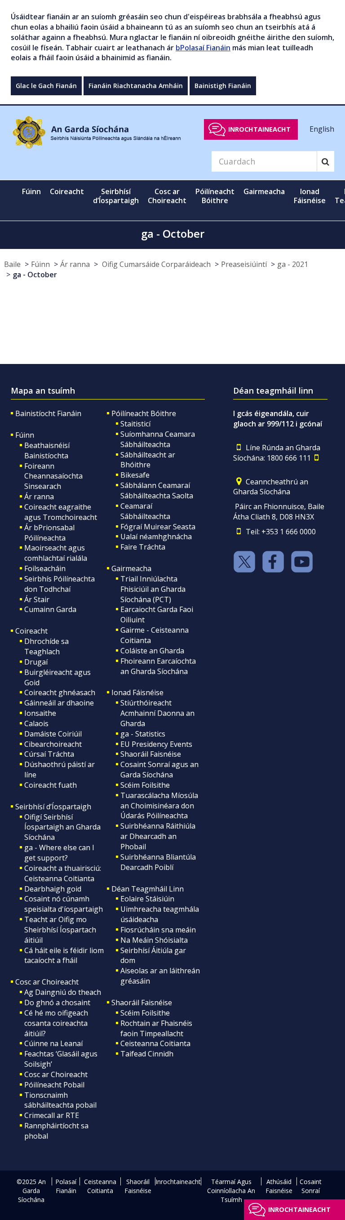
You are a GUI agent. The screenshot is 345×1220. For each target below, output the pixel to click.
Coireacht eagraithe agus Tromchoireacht (60, 512)
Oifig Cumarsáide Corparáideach (155, 264)
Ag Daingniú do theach (62, 992)
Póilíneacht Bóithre (143, 413)
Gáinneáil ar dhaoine (59, 703)
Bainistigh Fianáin (223, 85)
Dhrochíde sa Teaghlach (46, 646)
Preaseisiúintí (244, 264)
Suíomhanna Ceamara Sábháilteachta (157, 439)
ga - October (35, 274)
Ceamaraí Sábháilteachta (145, 511)
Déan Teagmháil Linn (147, 889)
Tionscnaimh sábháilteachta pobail (60, 1100)
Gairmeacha (131, 568)
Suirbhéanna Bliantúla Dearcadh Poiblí (158, 862)
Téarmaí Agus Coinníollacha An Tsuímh (231, 1190)
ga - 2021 (292, 264)
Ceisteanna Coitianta (155, 1043)
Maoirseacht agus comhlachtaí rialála (55, 553)
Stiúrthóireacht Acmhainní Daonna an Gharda (157, 713)
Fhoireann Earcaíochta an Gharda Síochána (158, 666)
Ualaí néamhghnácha (156, 536)
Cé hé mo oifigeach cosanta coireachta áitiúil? (56, 1023)
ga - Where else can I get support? (59, 853)
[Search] (325, 161)
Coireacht (31, 631)
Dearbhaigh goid (52, 889)
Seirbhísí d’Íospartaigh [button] (116, 195)
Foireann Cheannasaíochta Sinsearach (53, 476)
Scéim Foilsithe (145, 785)
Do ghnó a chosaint (57, 1002)
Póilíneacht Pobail (54, 1085)
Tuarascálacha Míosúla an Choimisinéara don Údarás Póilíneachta (159, 805)
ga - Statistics (142, 734)
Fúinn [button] (31, 191)
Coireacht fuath (50, 785)
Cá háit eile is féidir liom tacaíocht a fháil (64, 955)
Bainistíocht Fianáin (48, 413)
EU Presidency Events (156, 744)
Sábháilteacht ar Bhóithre (147, 460)
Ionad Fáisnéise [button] (310, 195)
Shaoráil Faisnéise (150, 754)
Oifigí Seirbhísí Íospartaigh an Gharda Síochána (62, 827)
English (322, 129)
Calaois (36, 723)
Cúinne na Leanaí (53, 1043)
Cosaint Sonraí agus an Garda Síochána (159, 769)
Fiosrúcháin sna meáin (158, 930)
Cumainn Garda (50, 609)
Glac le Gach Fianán (46, 85)
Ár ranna (75, 264)
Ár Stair (36, 599)
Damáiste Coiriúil (53, 734)
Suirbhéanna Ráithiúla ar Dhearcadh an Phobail (157, 836)
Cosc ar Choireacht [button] (167, 195)
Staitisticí (135, 424)
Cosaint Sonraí (311, 1186)
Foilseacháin (45, 568)
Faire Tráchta (142, 547)
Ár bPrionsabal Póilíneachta (49, 533)
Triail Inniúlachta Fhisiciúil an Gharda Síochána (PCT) (153, 589)
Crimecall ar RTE (51, 1115)
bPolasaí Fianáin (203, 48)
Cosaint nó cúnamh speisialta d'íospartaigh (63, 904)
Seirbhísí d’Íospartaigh (53, 807)
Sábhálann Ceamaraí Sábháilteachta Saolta (156, 490)
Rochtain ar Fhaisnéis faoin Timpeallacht (156, 1028)
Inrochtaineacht (259, 129)
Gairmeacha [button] (264, 191)
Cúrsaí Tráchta (49, 754)
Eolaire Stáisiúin (147, 899)
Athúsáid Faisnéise (278, 1186)
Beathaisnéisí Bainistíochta (47, 450)
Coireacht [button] (67, 191)
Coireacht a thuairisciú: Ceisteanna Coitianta (62, 873)
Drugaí (36, 662)
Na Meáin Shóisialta (154, 940)
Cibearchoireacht (53, 744)
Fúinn (40, 264)
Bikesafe (135, 475)
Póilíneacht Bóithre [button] (214, 195)
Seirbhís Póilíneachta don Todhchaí (59, 584)
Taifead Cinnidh (146, 1054)
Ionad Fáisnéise (137, 692)
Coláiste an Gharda (152, 651)
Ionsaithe (40, 713)
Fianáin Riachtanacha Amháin (135, 85)
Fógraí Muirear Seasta (157, 527)
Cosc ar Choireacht (47, 982)
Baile (12, 264)
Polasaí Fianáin (65, 1186)
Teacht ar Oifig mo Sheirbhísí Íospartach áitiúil (60, 929)
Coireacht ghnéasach (59, 692)
